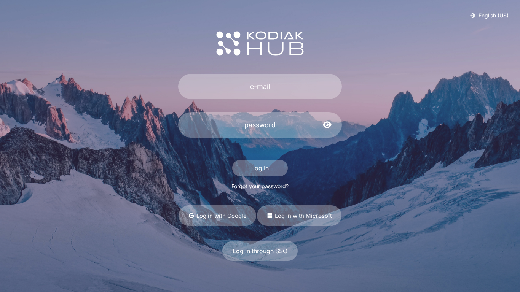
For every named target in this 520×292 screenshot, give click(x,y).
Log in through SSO (260, 251)
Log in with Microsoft (302, 215)
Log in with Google (221, 215)
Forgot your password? (260, 186)
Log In (260, 168)
